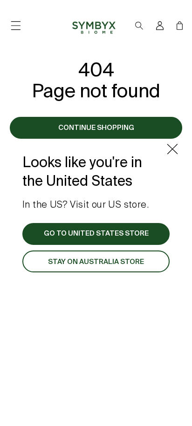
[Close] (172, 149)
